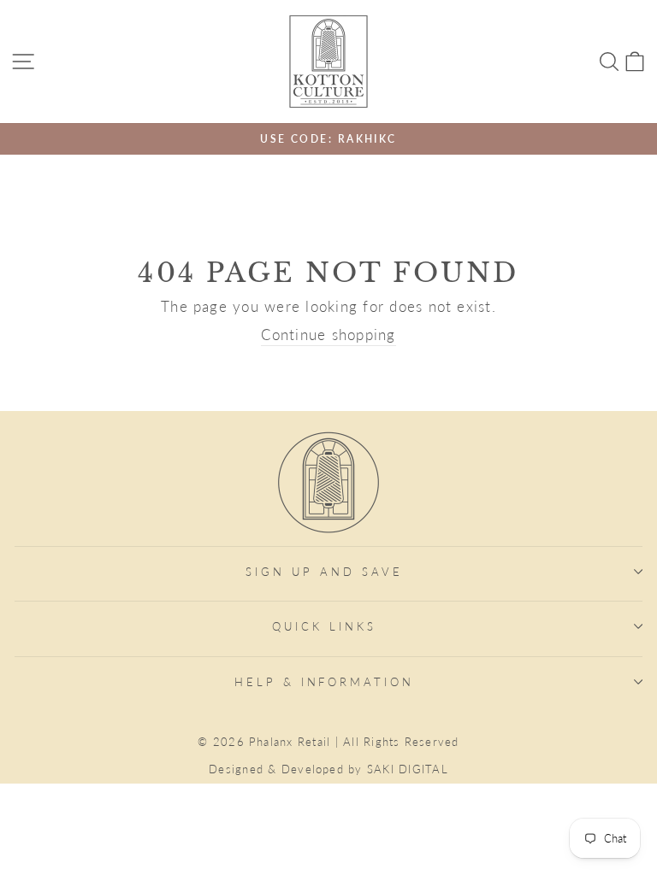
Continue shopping (328, 335)
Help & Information (324, 682)
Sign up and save (324, 571)
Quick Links (324, 626)
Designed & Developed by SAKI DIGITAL (328, 769)
